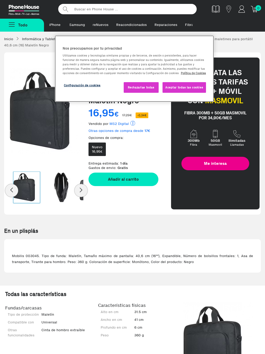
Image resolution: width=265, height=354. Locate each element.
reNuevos (100, 25)
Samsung (77, 25)
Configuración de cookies (82, 85)
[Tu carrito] (254, 9)
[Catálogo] (215, 9)
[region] (134, 69)
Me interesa (215, 163)
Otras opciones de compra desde (119, 131)
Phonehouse (28, 9)
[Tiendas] (228, 9)
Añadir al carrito (123, 179)
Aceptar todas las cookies (184, 87)
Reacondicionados (131, 25)
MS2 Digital (119, 124)
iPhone (55, 25)
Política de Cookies (193, 73)
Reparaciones (165, 25)
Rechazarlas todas (141, 87)
